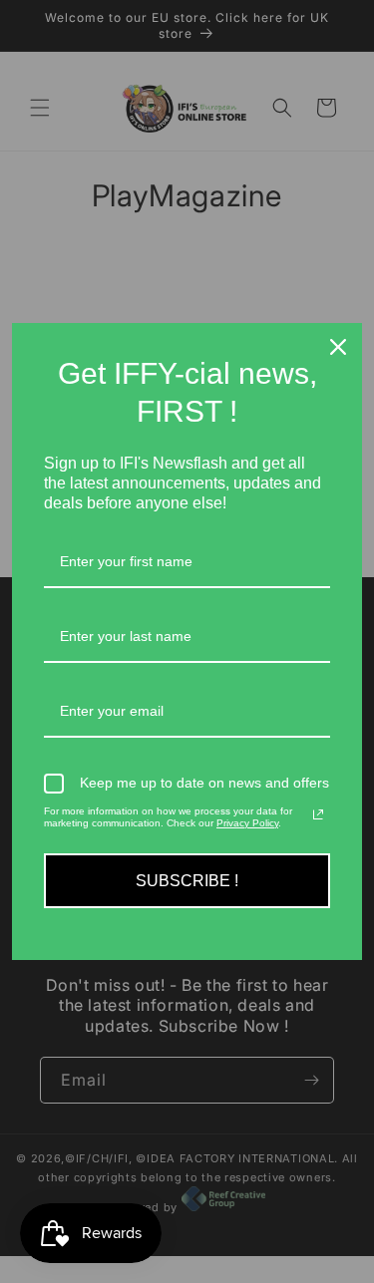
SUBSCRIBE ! (187, 880)
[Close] (338, 347)
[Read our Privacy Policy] (318, 814)
